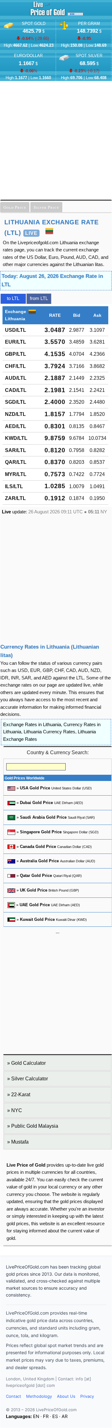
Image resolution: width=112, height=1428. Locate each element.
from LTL (39, 298)
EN (36, 1416)
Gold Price (14, 207)
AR (65, 1416)
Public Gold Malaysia (34, 1126)
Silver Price (46, 207)
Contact (13, 1396)
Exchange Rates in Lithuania (32, 724)
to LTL (13, 298)
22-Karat (20, 1094)
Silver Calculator (29, 1078)
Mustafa (20, 1142)
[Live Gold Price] (47, 15)
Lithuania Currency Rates (49, 731)
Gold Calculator (28, 1063)
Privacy (87, 1396)
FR (46, 1416)
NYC (16, 1110)
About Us (66, 1396)
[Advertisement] (56, 140)
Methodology (39, 1396)
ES (55, 1416)
